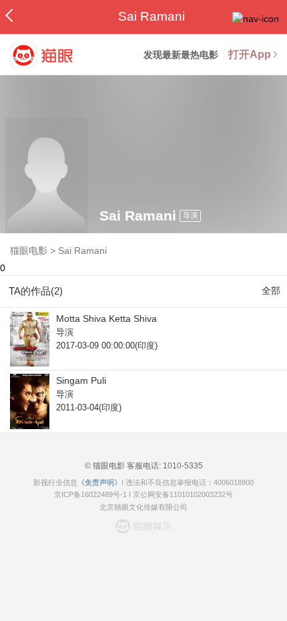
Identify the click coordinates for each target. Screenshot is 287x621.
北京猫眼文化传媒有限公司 (143, 507)
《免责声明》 (99, 482)
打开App (249, 54)
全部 (271, 290)
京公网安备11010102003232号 (183, 494)
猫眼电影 (28, 250)
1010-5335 (182, 465)
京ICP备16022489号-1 (90, 494)
